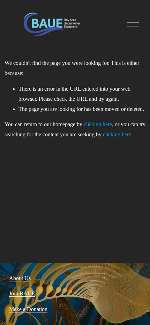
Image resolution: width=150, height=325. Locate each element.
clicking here (98, 124)
